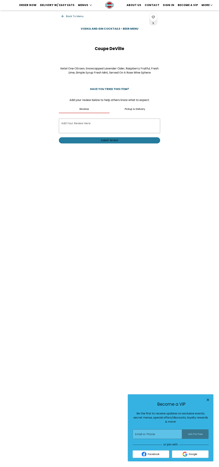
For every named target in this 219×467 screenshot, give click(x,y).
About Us (134, 5)
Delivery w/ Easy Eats (57, 5)
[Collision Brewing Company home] (109, 5)
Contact (152, 5)
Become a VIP (188, 5)
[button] (85, 5)
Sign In (168, 5)
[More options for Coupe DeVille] (153, 17)
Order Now (28, 5)
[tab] (84, 109)
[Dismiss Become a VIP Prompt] (208, 400)
